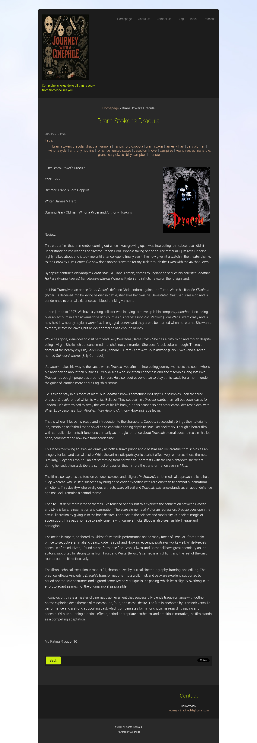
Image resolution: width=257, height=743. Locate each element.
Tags (48, 140)
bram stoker (154, 146)
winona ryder (58, 150)
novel (153, 150)
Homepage (110, 108)
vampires (166, 150)
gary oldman (196, 146)
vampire (105, 146)
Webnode (135, 731)
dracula (91, 146)
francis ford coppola (128, 146)
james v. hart (175, 146)
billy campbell (136, 155)
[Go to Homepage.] (70, 48)
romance (103, 150)
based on (140, 150)
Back (53, 660)
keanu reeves (185, 150)
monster (154, 155)
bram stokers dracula (68, 146)
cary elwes (116, 155)
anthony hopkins (82, 150)
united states (121, 150)
